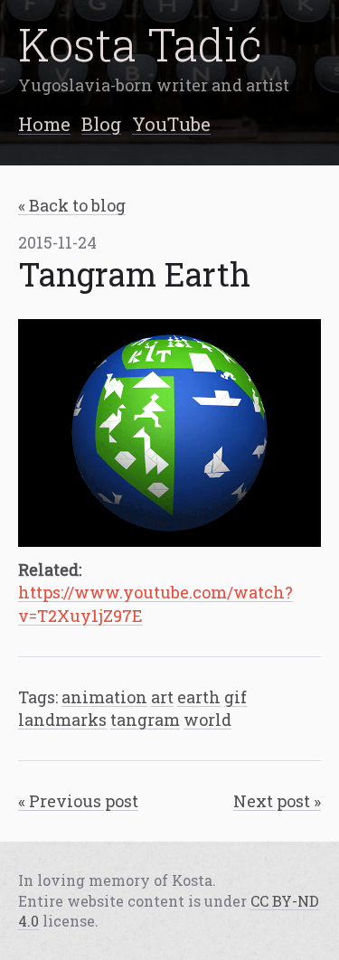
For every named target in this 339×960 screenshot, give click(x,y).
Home (44, 124)
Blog (101, 124)
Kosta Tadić (140, 43)
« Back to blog (72, 205)
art (162, 697)
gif (235, 697)
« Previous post (78, 801)
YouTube (171, 124)
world (207, 719)
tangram (145, 719)
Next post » (277, 801)
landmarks (62, 719)
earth (199, 697)
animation (104, 697)
